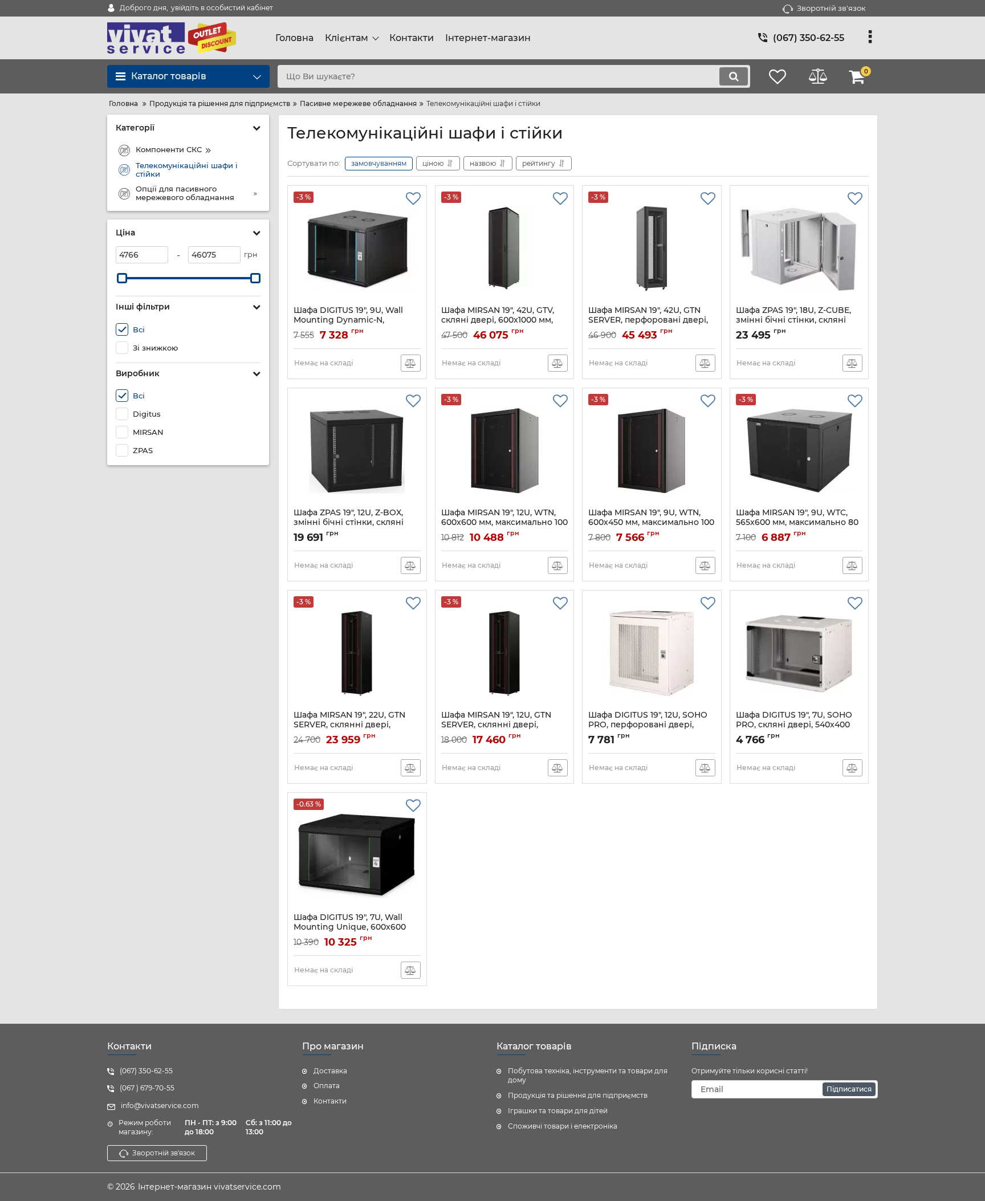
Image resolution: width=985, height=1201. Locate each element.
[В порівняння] (411, 363)
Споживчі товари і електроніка (562, 1126)
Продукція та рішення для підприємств (578, 1095)
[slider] (122, 278)
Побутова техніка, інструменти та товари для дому (587, 1075)
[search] (733, 76)
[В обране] (413, 199)
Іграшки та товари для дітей (558, 1110)
